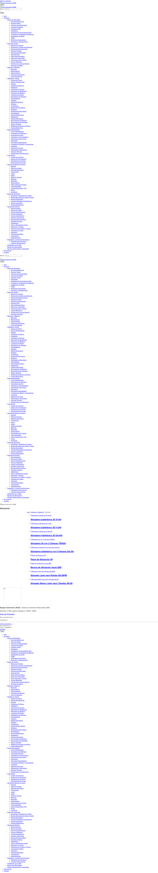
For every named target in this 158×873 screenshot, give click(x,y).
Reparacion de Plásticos (18, 93)
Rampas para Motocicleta (18, 53)
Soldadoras (14, 87)
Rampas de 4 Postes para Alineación (21, 47)
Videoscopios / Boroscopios (19, 150)
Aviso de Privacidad (7, 614)
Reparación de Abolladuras (19, 91)
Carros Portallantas (16, 76)
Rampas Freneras (16, 51)
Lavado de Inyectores (17, 157)
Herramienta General (13, 207)
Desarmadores (15, 183)
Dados (13, 175)
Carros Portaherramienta (18, 212)
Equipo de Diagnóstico (13, 20)
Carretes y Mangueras (17, 218)
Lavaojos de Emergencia (18, 243)
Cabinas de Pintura (16, 80)
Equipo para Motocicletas (14, 247)
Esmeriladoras (15, 113)
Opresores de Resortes (18, 75)
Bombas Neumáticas (17, 199)
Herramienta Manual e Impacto (16, 164)
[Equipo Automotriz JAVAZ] (8, 7)
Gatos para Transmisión (18, 58)
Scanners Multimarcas (17, 21)
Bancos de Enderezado (18, 82)
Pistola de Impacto (16, 168)
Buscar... (2, 9)
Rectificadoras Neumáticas (18, 111)
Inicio (5, 16)
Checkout (2, 629)
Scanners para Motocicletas (19, 25)
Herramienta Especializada (19, 142)
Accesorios (14, 192)
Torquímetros (15, 172)
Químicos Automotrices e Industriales (18, 249)
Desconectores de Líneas (18, 163)
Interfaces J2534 (16, 29)
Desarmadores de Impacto (18, 185)
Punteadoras (14, 106)
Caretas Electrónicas (17, 128)
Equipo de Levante (12, 43)
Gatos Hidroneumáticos (18, 56)
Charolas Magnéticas (17, 234)
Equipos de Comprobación (18, 159)
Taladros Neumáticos (17, 119)
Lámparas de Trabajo (17, 230)
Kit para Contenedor (17, 203)
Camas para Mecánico (17, 216)
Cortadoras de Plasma (17, 86)
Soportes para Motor (17, 65)
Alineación (14, 69)
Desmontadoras (15, 73)
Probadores (14, 31)
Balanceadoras (15, 71)
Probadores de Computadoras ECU (21, 32)
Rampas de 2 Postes (17, 45)
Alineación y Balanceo (13, 67)
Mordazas (14, 109)
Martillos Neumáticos (17, 102)
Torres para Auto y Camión (19, 60)
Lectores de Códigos (17, 27)
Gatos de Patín (15, 54)
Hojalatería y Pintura (13, 78)
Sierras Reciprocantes (17, 115)
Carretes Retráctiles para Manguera (21, 201)
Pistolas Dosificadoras (17, 205)
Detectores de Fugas (17, 148)
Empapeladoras (15, 98)
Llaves (13, 174)
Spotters (13, 84)
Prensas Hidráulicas (16, 214)
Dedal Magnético (16, 238)
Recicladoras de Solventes (18, 97)
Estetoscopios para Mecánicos (20, 153)
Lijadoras (13, 100)
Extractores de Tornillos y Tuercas (21, 228)
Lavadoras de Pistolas (17, 95)
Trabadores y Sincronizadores (19, 137)
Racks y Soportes (16, 124)
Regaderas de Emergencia (19, 241)
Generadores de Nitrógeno (19, 133)
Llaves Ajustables (16, 186)
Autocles (13, 166)
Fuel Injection (11, 155)
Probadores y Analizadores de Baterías (22, 34)
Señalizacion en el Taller (14, 245)
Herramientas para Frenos (18, 139)
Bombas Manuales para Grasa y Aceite (22, 197)
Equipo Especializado (13, 130)
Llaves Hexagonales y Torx (19, 188)
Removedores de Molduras (19, 120)
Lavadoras (14, 146)
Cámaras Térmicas (16, 152)
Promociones (7, 250)
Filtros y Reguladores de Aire (19, 225)
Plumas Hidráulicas (16, 62)
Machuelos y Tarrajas (17, 227)
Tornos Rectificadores (17, 131)
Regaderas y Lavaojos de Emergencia (18, 239)
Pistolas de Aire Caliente (18, 108)
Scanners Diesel (15, 23)
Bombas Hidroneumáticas (18, 219)
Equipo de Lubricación (13, 194)
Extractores (14, 141)
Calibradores (14, 223)
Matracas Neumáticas (17, 170)
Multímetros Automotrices (18, 40)
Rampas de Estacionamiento (19, 49)
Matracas (13, 179)
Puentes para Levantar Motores (20, 64)
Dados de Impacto (16, 177)
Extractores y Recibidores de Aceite (21, 196)
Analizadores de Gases (17, 36)
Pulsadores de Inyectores (18, 161)
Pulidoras (13, 104)
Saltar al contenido (5, 1)
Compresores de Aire (17, 135)
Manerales (14, 181)
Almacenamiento (16, 208)
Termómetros (15, 236)
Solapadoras (14, 117)
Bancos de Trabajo (16, 210)
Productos (7, 18)
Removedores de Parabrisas (19, 122)
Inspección (14, 232)
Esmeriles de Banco (16, 221)
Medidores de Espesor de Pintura (20, 126)
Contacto (6, 252)
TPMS (13, 38)
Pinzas (13, 190)
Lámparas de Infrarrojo (17, 89)
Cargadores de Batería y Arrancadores (22, 144)
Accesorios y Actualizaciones (19, 42)
